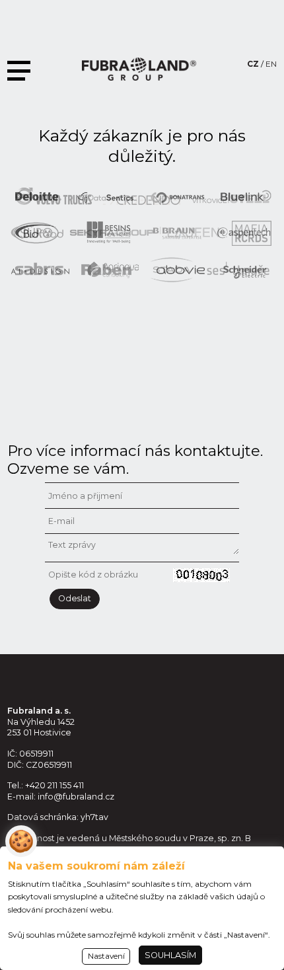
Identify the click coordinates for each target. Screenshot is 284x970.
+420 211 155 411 (54, 785)
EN (271, 64)
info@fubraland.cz (76, 797)
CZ (253, 64)
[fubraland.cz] (139, 69)
